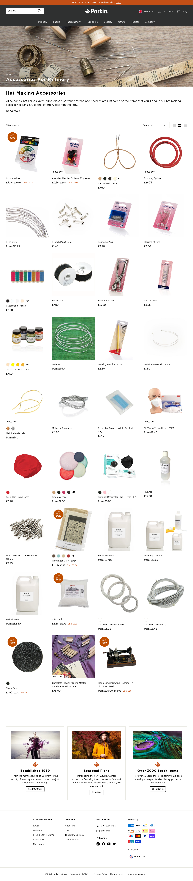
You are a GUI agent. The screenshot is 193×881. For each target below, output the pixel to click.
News (68, 830)
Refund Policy (117, 874)
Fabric (56, 22)
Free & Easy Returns (43, 835)
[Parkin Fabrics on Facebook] (103, 844)
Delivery (37, 830)
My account (39, 844)
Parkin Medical (72, 840)
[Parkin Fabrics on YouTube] (109, 844)
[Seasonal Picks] (96, 745)
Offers (121, 22)
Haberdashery (73, 22)
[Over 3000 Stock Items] (157, 745)
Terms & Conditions (136, 874)
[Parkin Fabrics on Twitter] (114, 844)
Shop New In (157, 789)
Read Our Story (35, 789)
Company (150, 22)
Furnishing (92, 22)
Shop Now (96, 792)
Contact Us (39, 840)
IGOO (85, 874)
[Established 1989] (35, 745)
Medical (135, 22)
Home (8, 74)
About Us (70, 826)
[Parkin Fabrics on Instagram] (98, 844)
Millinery (42, 22)
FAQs (36, 826)
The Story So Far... (74, 835)
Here (118, 3)
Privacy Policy (100, 874)
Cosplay (108, 22)
